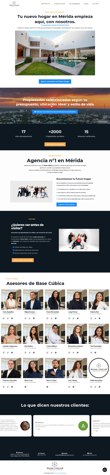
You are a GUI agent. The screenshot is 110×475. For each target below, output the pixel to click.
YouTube (95, 3)
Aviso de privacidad (60, 473)
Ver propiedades (74, 3)
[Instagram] (4, 318)
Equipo (86, 3)
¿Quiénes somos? (59, 3)
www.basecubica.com (90, 455)
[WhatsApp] (12, 318)
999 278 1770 (45, 3)
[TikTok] (8, 318)
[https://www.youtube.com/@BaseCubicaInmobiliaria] (79, 240)
